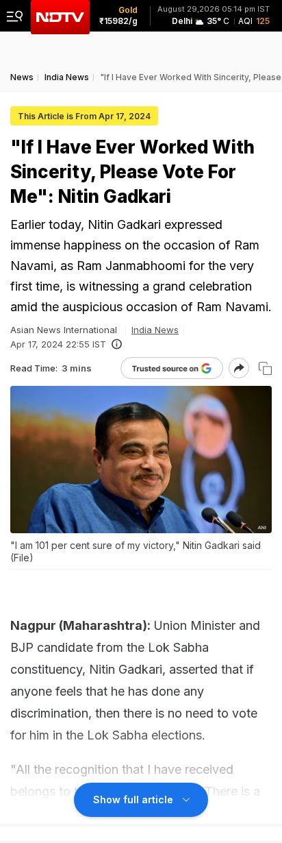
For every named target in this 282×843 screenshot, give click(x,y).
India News (155, 329)
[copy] (265, 368)
